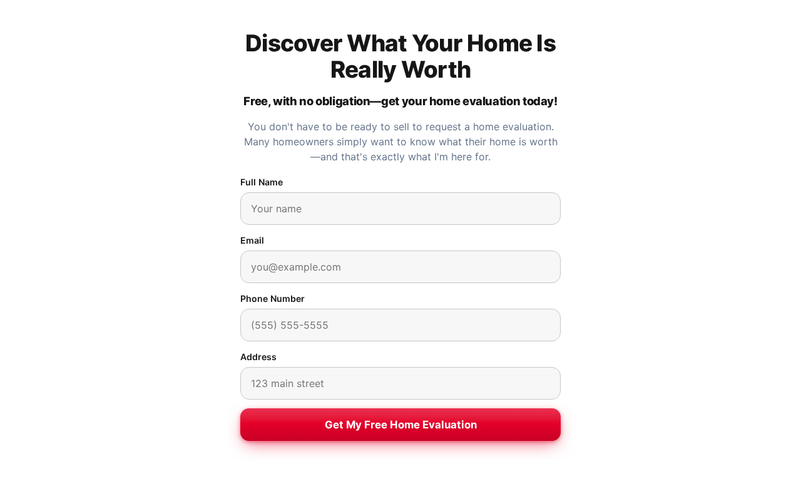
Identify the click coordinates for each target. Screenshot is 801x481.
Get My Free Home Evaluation (401, 424)
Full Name (261, 182)
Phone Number (272, 298)
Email (252, 240)
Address (258, 356)
